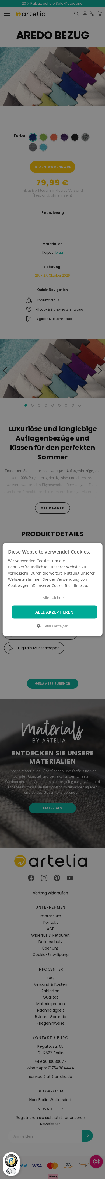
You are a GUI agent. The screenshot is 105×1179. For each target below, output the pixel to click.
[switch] (11, 1171)
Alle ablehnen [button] (54, 597)
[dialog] (53, 589)
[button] (52, 626)
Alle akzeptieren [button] (54, 612)
